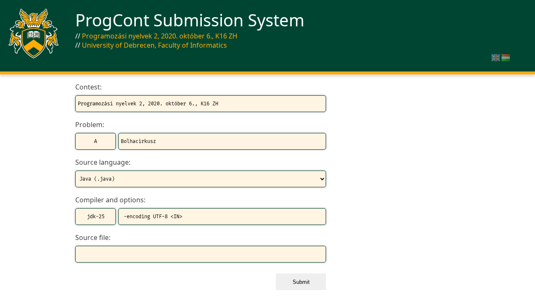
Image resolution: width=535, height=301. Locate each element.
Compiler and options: (110, 199)
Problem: (89, 124)
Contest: (88, 87)
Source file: (92, 237)
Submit (301, 282)
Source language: (102, 162)
